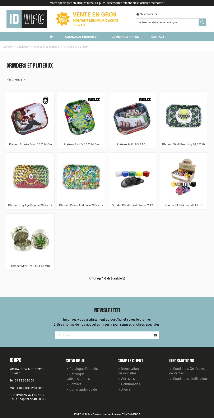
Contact (157, 37)
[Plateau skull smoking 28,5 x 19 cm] (183, 116)
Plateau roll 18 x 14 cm (132, 144)
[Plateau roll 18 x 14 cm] (132, 116)
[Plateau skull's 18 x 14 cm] (81, 116)
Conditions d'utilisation (190, 378)
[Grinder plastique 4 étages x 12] (132, 177)
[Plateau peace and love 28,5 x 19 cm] (81, 177)
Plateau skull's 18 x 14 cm (81, 144)
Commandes (130, 384)
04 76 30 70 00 (24, 380)
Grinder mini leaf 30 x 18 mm (30, 266)
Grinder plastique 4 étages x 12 (132, 205)
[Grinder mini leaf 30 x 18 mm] (30, 238)
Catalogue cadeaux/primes (78, 376)
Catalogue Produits (83, 368)
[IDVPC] (26, 19)
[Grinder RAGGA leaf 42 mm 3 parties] (183, 177)
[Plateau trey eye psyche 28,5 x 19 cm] (30, 177)
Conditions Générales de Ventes (187, 370)
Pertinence (14, 79)
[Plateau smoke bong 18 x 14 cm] (30, 116)
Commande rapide (125, 37)
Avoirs (126, 389)
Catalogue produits (80, 37)
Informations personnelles (128, 370)
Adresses (128, 378)
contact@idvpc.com (30, 388)
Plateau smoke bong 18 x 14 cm (30, 144)
